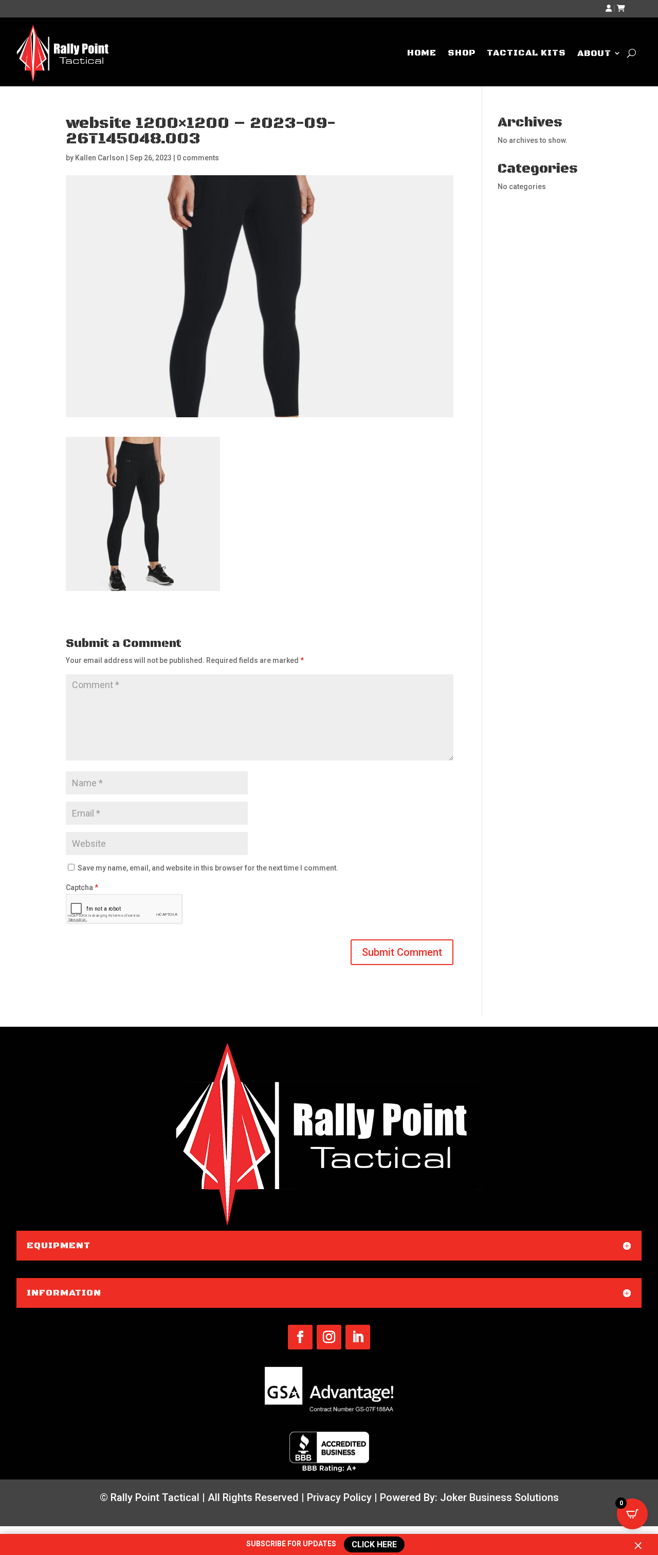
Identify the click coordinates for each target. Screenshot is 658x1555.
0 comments (198, 158)
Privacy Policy (339, 1497)
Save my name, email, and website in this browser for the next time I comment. (208, 868)
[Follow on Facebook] (300, 1337)
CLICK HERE (374, 1544)
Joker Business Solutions (499, 1497)
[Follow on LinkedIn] (357, 1337)
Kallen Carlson (99, 158)
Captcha (82, 887)
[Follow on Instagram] (329, 1337)
